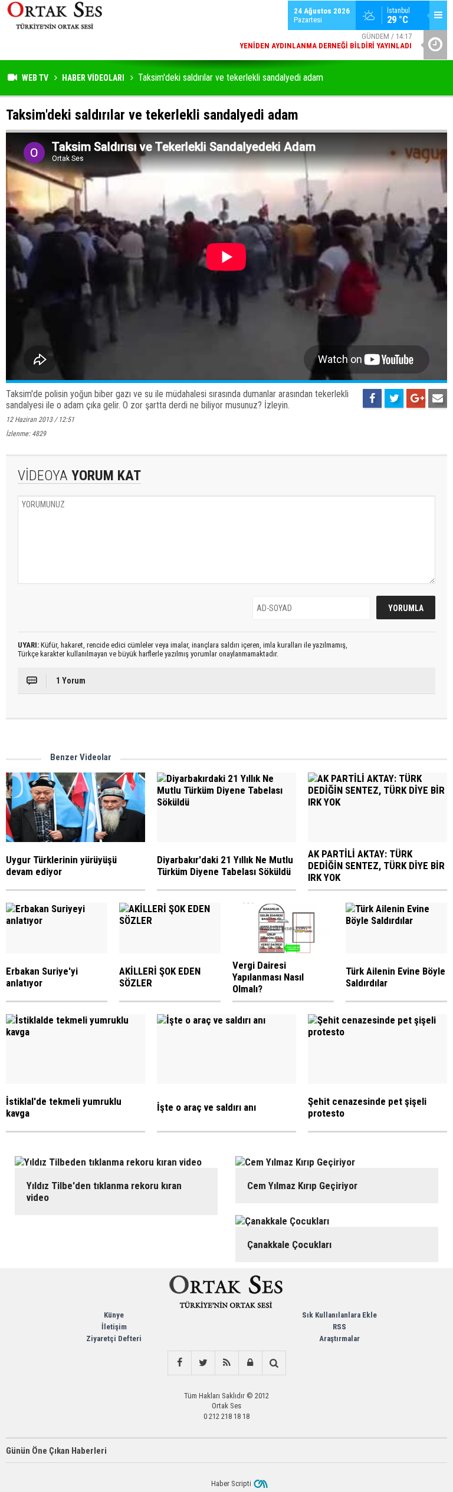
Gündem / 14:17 (325, 41)
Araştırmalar (339, 1338)
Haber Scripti (231, 1483)
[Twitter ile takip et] (203, 1363)
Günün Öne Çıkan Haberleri (56, 1450)
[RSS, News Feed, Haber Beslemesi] (226, 1363)
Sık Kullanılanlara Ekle (339, 1315)
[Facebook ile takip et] (179, 1363)
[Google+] (415, 398)
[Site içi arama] (273, 1363)
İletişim (114, 1326)
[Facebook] (372, 398)
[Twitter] (394, 398)
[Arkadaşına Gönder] (437, 398)
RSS (339, 1326)
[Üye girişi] (250, 1363)
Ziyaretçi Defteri (114, 1338)
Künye (114, 1315)
